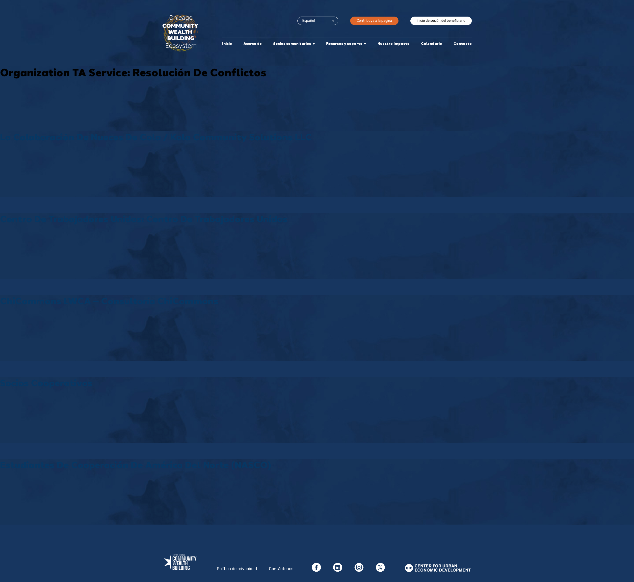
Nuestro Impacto (393, 43)
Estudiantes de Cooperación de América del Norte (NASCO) (135, 464)
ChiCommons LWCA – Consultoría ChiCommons (109, 300)
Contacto (462, 43)
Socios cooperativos (46, 382)
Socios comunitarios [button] (292, 43)
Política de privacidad (237, 568)
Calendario (431, 43)
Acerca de (252, 43)
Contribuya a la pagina (374, 21)
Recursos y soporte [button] (344, 43)
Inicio (227, 43)
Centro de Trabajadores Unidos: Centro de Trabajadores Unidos (144, 219)
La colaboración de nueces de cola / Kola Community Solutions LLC (156, 137)
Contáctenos (281, 568)
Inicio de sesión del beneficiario (441, 21)
